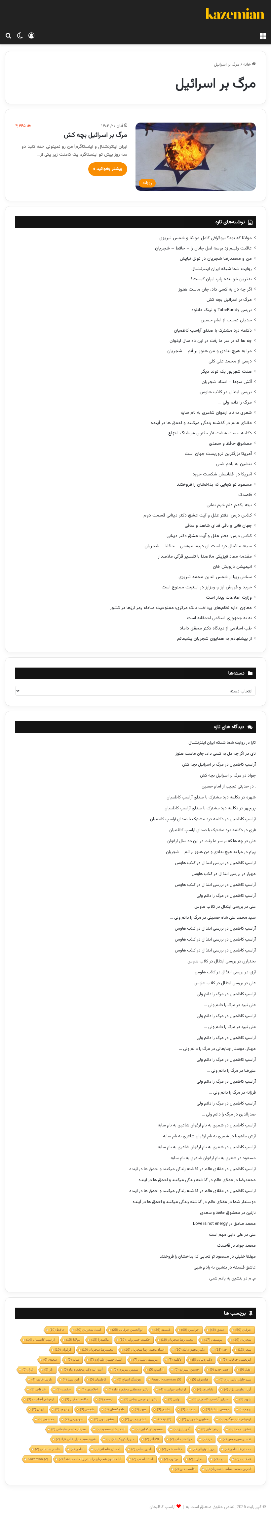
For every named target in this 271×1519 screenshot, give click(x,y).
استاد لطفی (142, 1459)
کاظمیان (98, 1379)
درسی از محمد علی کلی (230, 361)
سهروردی (74, 1419)
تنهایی (174, 1399)
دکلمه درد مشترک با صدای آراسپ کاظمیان (213, 330)
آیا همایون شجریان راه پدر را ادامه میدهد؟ (90, 1459)
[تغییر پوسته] (20, 36)
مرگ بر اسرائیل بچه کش (95, 135)
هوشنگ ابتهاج (129, 1379)
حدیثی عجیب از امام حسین (226, 320)
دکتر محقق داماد (190, 1349)
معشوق (46, 1419)
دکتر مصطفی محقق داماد (128, 1389)
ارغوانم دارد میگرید (235, 1419)
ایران (38, 1409)
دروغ (245, 1409)
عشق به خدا (240, 1429)
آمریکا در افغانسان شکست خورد (222, 474)
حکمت (64, 1389)
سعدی (50, 1359)
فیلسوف (200, 1379)
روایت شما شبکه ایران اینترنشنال (221, 268)
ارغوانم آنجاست (40, 1399)
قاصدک (245, 494)
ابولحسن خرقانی (237, 1359)
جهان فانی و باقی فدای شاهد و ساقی (218, 525)
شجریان (242, 1339)
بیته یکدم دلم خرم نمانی (229, 505)
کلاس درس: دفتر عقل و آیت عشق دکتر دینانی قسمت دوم (197, 515)
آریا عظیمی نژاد (237, 1389)
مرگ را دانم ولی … (235, 402)
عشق (217, 1329)
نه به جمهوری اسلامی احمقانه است (219, 618)
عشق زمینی (135, 1419)
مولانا (73, 1339)
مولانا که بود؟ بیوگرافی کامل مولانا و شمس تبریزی (205, 238)
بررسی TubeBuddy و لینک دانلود (221, 309)
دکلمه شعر (172, 1449)
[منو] (262, 36)
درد (207, 1439)
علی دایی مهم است (226, 1234)
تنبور (140, 1409)
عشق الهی (104, 1419)
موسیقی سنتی (145, 1359)
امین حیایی (141, 1449)
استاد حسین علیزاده (106, 1359)
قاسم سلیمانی (47, 1449)
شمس (87, 1409)
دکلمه (175, 1359)
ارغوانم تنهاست (172, 1389)
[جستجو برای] (8, 36)
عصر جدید (219, 1369)
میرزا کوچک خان (120, 1439)
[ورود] (31, 36)
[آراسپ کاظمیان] (234, 15)
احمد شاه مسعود (111, 1429)
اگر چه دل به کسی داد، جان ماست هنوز (215, 289)
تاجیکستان (114, 1409)
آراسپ (156, 1369)
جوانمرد (190, 1329)
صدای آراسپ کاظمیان (210, 1399)
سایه (73, 1359)
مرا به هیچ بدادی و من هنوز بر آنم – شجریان (209, 351)
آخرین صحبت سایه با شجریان (228, 1469)
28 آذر (152, 1439)
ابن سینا (71, 1379)
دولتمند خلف (181, 1439)
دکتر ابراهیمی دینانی (140, 1399)
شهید (245, 1399)
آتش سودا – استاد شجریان (227, 381)
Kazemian (38, 1459)
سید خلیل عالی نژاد (235, 1379)
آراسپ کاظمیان (243, 764)
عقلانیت (243, 1459)
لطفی (77, 1449)
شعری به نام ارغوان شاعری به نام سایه (216, 412)
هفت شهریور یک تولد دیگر (226, 371)
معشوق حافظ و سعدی (230, 443)
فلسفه (162, 1329)
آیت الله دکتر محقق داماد (83, 1369)
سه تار (188, 1409)
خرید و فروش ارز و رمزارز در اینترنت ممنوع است (207, 587)
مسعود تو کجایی (149, 1429)
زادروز (62, 1409)
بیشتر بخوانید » (107, 169)
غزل (27, 1369)
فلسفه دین (185, 1469)
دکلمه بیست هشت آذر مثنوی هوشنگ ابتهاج (210, 433)
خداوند (196, 1459)
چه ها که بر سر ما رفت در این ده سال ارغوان (211, 340)
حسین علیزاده (186, 1369)
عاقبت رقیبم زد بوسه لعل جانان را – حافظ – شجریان (203, 248)
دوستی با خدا (217, 1409)
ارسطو (106, 1399)
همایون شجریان (195, 1419)
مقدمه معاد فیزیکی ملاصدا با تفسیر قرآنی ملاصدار (205, 556)
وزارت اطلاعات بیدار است (229, 597)
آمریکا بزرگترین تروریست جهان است (218, 453)
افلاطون (90, 1389)
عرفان (243, 1329)
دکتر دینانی (202, 1359)
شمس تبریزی (126, 1369)
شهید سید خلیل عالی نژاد (76, 1439)
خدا (221, 1349)
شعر (244, 1349)
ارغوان (63, 1349)
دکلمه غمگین (76, 1399)
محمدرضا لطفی (238, 1449)
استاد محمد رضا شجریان (144, 1349)
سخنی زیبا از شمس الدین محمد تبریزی (215, 576)
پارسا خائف (41, 1379)
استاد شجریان (88, 1329)
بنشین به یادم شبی (234, 464)
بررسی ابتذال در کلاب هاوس (226, 392)
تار (48, 1369)
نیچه (219, 1459)
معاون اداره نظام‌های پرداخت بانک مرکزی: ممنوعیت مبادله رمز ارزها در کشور (181, 607)
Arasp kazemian (166, 1379)
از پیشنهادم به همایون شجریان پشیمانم (214, 638)
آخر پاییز (182, 1429)
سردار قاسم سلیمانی (68, 1429)
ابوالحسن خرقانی (127, 1329)
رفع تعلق (209, 1429)
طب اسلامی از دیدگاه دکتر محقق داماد (216, 628)
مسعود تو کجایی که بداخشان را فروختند (214, 484)
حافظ (57, 1329)
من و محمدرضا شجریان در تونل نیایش (216, 258)
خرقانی (38, 1389)
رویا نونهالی (203, 1449)
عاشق (163, 1409)
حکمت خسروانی (135, 1339)
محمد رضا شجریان (177, 1339)
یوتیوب (171, 1459)
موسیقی (213, 1339)
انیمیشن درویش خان (232, 566)
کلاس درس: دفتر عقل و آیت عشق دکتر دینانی (209, 535)
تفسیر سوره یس (237, 1439)
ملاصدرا (100, 1339)
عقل (245, 1369)
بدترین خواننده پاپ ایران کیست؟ (221, 279)
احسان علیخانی (107, 1449)
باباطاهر (205, 1389)
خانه (247, 64)
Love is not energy (210, 1224)
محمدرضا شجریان (97, 1349)
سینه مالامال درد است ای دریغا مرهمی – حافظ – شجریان (198, 546)
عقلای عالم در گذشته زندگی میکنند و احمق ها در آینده (201, 422)
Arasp (164, 1419)
